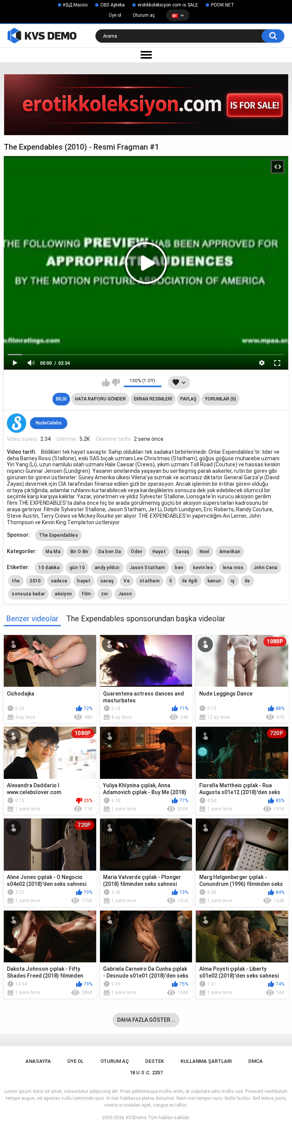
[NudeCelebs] (16, 422)
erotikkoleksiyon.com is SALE (168, 5)
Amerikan (229, 551)
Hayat (159, 551)
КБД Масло (75, 5)
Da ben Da (109, 551)
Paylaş (188, 399)
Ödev (136, 551)
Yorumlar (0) (220, 399)
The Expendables (58, 535)
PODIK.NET (222, 5)
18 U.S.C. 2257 (146, 1072)
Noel (204, 551)
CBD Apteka (112, 5)
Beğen (106, 382)
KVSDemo (136, 1117)
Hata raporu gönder (100, 399)
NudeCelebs (49, 423)
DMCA (255, 1061)
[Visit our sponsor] (146, 104)
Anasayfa (38, 1061)
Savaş (183, 551)
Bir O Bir (79, 551)
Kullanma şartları (206, 1061)
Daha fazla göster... (146, 1020)
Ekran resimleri (153, 399)
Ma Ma (53, 551)
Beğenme (116, 382)
